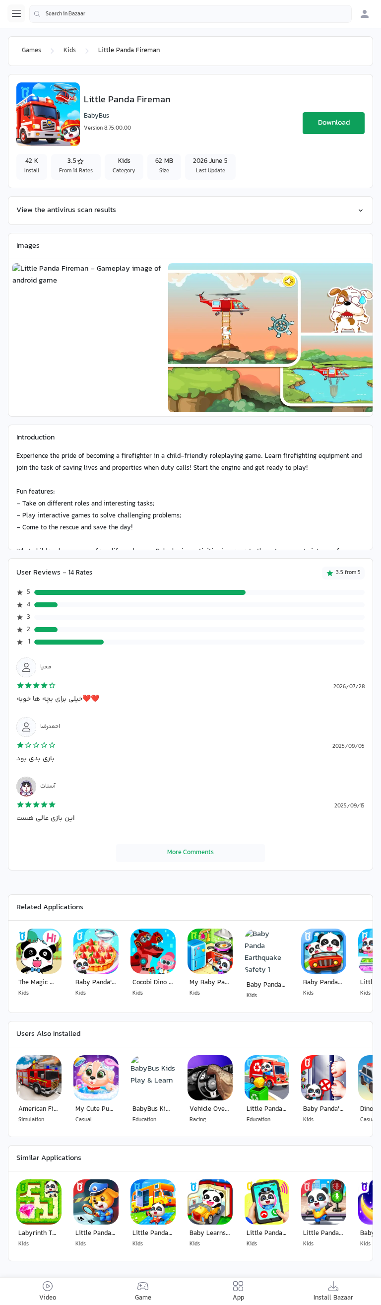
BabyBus (96, 116)
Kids (70, 50)
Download (334, 123)
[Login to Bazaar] (365, 14)
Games (31, 50)
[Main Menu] (16, 13)
